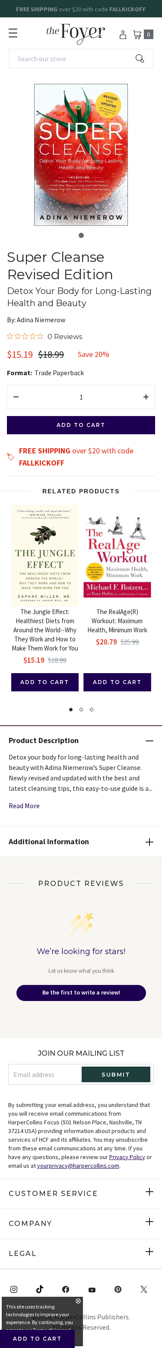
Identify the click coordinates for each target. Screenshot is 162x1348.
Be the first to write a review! (81, 992)
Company (30, 1223)
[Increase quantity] (146, 397)
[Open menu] (13, 33)
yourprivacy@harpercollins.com (78, 1166)
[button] (81, 235)
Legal (23, 1253)
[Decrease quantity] (16, 397)
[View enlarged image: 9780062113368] (81, 155)
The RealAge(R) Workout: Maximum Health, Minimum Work (117, 621)
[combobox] (81, 58)
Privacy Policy (127, 1157)
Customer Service (53, 1193)
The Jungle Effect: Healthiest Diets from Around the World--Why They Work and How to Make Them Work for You (45, 630)
